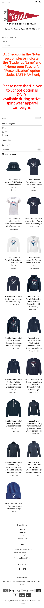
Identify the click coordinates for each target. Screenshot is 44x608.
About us (22, 532)
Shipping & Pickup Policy (22, 549)
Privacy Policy (22, 555)
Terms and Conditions (22, 558)
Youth (6, 135)
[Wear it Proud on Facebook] (19, 569)
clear (39, 149)
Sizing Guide (22, 538)
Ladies (6, 132)
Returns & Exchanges (22, 552)
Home (4, 37)
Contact (22, 535)
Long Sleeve (9, 145)
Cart (40, 2)
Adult (6, 128)
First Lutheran (10, 154)
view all (38, 118)
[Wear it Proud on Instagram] (24, 569)
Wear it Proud (24, 601)
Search (22, 529)
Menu (7, 2)
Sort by (5, 42)
